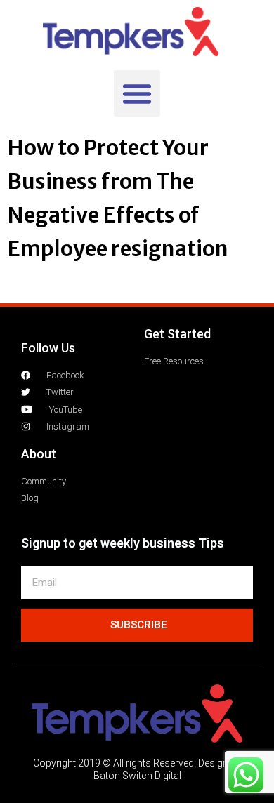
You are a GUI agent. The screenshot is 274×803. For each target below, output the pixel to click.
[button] (137, 93)
